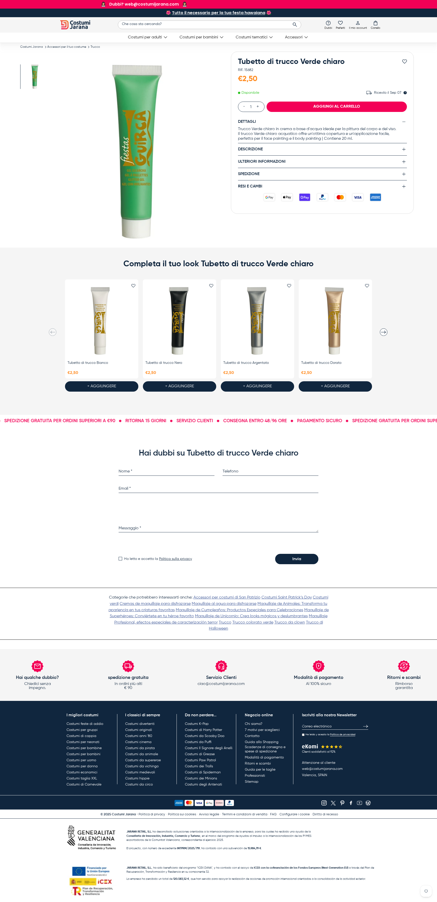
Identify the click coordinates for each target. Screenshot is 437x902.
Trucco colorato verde (252, 623)
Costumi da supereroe (143, 760)
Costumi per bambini (199, 37)
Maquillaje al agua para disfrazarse (224, 604)
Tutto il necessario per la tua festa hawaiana (218, 13)
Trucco (95, 47)
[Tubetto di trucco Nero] (179, 321)
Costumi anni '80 (138, 736)
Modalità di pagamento (264, 757)
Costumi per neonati (83, 742)
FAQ (273, 814)
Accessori (293, 37)
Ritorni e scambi (258, 763)
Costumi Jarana (31, 47)
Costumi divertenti (140, 724)
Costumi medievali (140, 772)
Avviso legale (209, 814)
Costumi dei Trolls (199, 766)
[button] (375, 25)
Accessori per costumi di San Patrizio (226, 598)
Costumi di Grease (200, 754)
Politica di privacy (152, 814)
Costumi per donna (82, 766)
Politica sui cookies (182, 814)
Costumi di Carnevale (84, 784)
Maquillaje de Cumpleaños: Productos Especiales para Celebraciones (239, 610)
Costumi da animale (141, 754)
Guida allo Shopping (261, 742)
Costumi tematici (251, 37)
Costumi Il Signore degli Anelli (208, 748)
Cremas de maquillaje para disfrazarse (155, 604)
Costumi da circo (139, 784)
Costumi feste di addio (85, 724)
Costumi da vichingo (142, 766)
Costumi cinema (138, 742)
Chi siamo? (253, 724)
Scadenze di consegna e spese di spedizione (265, 749)
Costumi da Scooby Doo (204, 736)
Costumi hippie (137, 778)
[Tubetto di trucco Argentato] (257, 321)
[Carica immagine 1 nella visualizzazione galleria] (35, 76)
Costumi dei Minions (201, 778)
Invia (296, 559)
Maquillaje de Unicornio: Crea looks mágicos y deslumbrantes (251, 616)
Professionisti (255, 775)
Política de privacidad (342, 734)
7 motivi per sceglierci (262, 730)
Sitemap (251, 782)
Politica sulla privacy (175, 559)
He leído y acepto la (330, 734)
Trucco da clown (289, 623)
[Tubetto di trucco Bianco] (102, 321)
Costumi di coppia (81, 736)
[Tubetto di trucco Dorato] (335, 321)
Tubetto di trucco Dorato (321, 363)
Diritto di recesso (325, 814)
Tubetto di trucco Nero (163, 363)
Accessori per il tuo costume (66, 47)
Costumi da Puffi (198, 742)
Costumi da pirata (140, 748)
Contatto (252, 736)
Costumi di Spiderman (203, 772)
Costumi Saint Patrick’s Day (286, 598)
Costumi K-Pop (197, 724)
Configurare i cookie (294, 814)
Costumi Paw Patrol (200, 760)
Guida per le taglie (260, 769)
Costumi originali (138, 730)
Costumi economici (82, 772)
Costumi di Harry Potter (203, 730)
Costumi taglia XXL (82, 778)
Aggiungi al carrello (336, 106)
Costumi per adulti (145, 37)
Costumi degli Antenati (203, 784)
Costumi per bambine (84, 748)
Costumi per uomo (81, 760)
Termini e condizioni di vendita (244, 814)
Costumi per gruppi (82, 730)
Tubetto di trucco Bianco (88, 363)
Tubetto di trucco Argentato (246, 363)
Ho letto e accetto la (158, 559)
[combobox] (209, 24)
